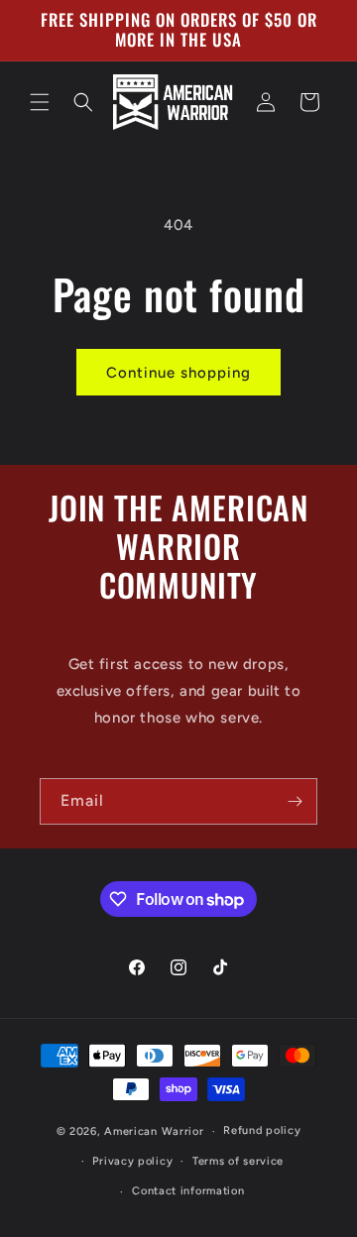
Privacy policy (132, 1161)
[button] (39, 102)
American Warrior (153, 1131)
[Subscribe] (294, 801)
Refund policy (261, 1130)
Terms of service (238, 1161)
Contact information (188, 1190)
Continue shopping (178, 373)
